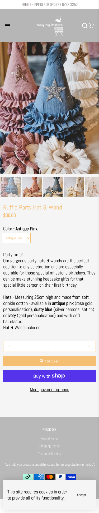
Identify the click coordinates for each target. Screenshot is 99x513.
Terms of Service (49, 453)
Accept (81, 494)
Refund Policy (49, 438)
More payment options (49, 389)
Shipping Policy (49, 446)
